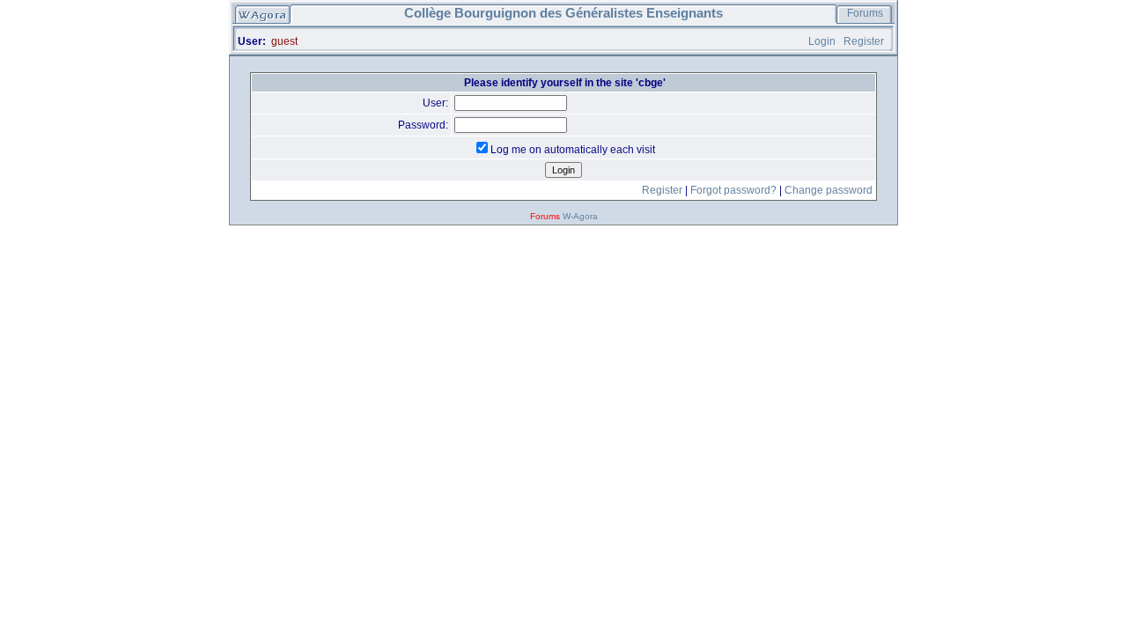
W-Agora (580, 216)
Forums (865, 13)
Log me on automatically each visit (572, 150)
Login (822, 41)
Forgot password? (733, 190)
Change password (828, 190)
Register (863, 41)
